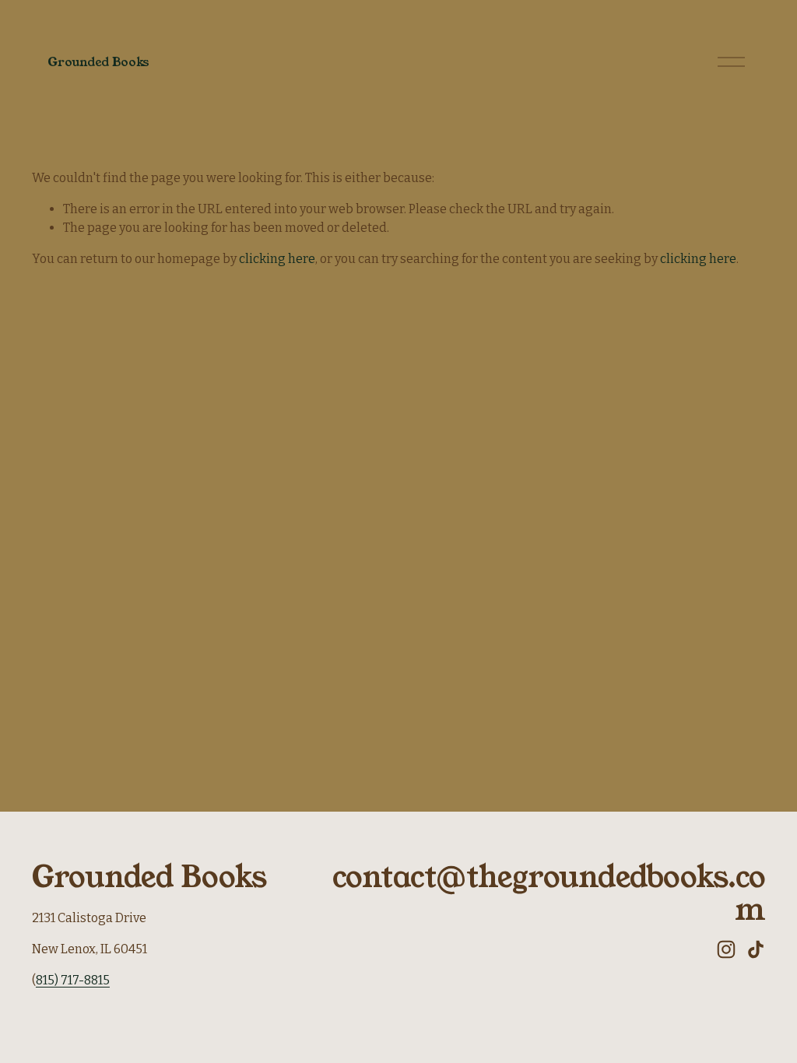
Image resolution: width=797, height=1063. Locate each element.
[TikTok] (755, 949)
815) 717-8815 (73, 980)
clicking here (277, 258)
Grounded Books (98, 62)
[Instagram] (726, 949)
